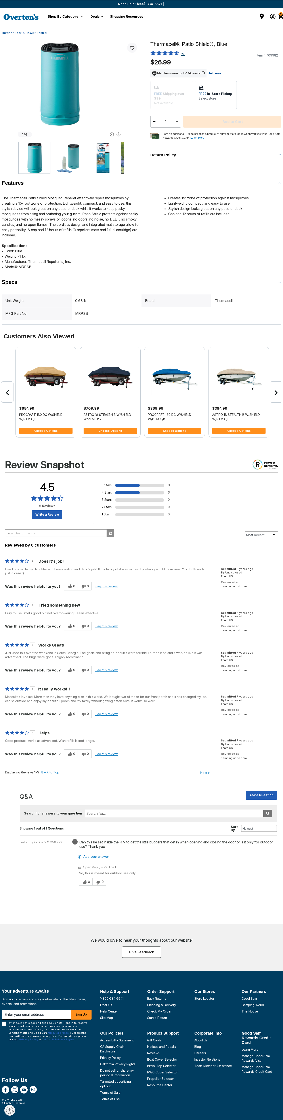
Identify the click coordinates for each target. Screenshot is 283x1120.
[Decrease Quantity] (153, 121)
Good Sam (249, 998)
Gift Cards (154, 1040)
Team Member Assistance (213, 1066)
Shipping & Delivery (161, 1005)
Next (205, 773)
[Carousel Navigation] (98, 134)
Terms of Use (110, 1099)
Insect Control (37, 33)
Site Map (106, 1018)
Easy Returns (156, 998)
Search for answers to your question (53, 813)
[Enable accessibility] (9, 1110)
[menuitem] (64, 17)
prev (7, 392)
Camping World (253, 1005)
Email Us (106, 1005)
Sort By (234, 828)
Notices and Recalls (161, 1046)
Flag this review (106, 586)
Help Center (109, 1011)
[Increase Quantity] (178, 121)
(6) (183, 54)
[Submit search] (267, 813)
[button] (64, 17)
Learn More (250, 1049)
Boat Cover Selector (162, 1059)
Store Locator (204, 998)
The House (250, 1011)
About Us (201, 1040)
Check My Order (159, 1011)
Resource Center (159, 1085)
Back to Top (50, 772)
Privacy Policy (110, 1058)
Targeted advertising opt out (115, 1084)
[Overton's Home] (21, 17)
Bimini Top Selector (161, 1066)
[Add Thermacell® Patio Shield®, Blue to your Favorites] (132, 48)
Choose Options (45, 430)
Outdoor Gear (11, 33)
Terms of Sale (110, 1092)
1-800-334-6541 (112, 998)
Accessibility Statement (117, 1040)
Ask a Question (261, 795)
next (276, 392)
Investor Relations (207, 1059)
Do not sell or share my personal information (117, 1073)
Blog (197, 1046)
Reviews (153, 1053)
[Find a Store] (262, 17)
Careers (200, 1053)
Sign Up (81, 1014)
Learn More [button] (197, 137)
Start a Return (157, 1018)
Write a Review (47, 514)
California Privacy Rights (117, 1064)
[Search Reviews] (110, 533)
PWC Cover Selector (162, 1072)
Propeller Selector (160, 1078)
